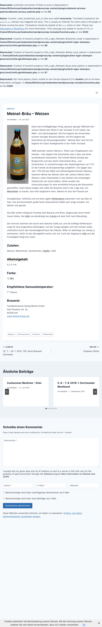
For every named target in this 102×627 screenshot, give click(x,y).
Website (74, 485)
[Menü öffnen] (96, 93)
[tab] (46, 408)
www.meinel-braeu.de (18, 316)
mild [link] (84, 233)
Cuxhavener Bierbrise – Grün (24, 382)
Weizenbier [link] (12, 191)
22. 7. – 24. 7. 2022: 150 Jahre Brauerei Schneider (22, 351)
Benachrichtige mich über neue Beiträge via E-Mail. (31, 498)
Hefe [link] (27, 216)
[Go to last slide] (7, 392)
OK (83, 625)
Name (8, 485)
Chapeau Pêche (91, 349)
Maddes (13, 120)
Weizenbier (48, 334)
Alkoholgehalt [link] (17, 259)
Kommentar (10, 440)
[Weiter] (95, 392)
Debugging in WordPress (12, 28)
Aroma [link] (53, 216)
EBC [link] (12, 278)
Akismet (48, 474)
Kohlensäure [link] (58, 198)
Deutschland (23, 334)
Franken (36, 334)
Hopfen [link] (46, 251)
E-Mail (41, 485)
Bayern (11, 334)
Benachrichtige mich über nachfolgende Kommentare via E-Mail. (38, 492)
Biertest (11, 109)
